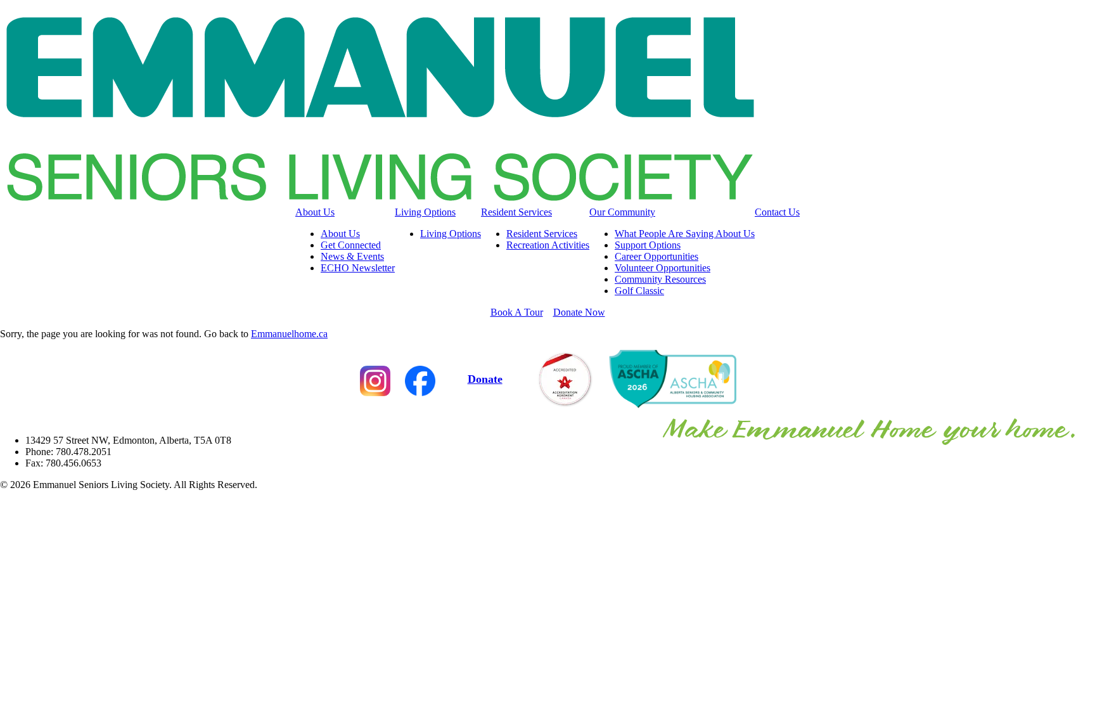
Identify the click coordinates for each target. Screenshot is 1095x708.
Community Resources (660, 279)
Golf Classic (639, 290)
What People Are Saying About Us (685, 233)
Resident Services (516, 212)
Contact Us (777, 212)
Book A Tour (516, 312)
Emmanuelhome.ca (289, 333)
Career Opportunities (656, 256)
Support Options (648, 245)
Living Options (425, 212)
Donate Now (579, 312)
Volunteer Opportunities (662, 267)
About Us (315, 212)
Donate (485, 379)
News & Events (352, 256)
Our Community (622, 212)
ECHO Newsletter (358, 267)
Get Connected (351, 245)
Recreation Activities (547, 245)
